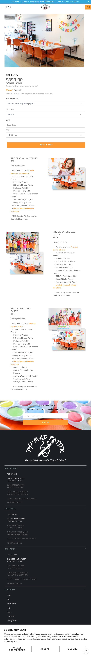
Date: (8, 120)
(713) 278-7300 (12, 514)
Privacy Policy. (13, 641)
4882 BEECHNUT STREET (16, 559)
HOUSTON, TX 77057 (14, 521)
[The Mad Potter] (45, 7)
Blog (8, 599)
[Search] (82, 7)
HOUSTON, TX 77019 (14, 481)
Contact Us (11, 616)
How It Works (11, 604)
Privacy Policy (12, 621)
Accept (45, 649)
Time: (8, 130)
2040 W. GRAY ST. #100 (15, 478)
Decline (72, 649)
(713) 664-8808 (12, 555)
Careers (9, 612)
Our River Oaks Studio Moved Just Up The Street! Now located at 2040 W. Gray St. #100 (45, 1)
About (9, 595)
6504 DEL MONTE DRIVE (16, 519)
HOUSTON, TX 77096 (14, 561)
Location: (10, 109)
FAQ (8, 608)
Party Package (12, 99)
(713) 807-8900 (12, 474)
